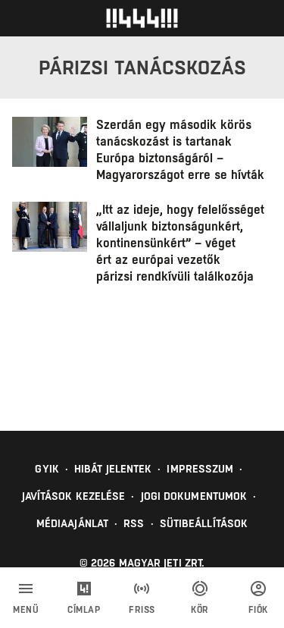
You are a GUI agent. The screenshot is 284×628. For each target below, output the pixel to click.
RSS (133, 523)
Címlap (83, 609)
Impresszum (200, 469)
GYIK (46, 469)
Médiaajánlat (72, 523)
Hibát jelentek (112, 469)
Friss (142, 609)
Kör (200, 609)
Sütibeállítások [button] (204, 523)
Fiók (258, 609)
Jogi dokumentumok (194, 496)
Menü (26, 609)
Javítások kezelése (74, 496)
